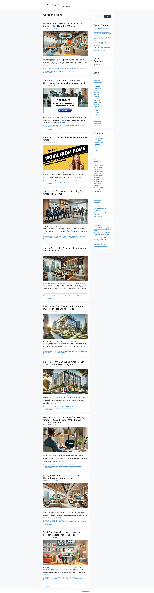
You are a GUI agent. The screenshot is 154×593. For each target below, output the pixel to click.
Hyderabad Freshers (47, 237)
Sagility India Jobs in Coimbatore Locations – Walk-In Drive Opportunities (102, 44)
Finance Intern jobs (53, 182)
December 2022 (98, 125)
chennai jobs (47, 238)
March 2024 (97, 100)
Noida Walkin (97, 202)
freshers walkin (55, 68)
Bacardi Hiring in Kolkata (75, 295)
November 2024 (98, 84)
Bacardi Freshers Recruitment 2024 (63, 295)
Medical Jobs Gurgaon (49, 521)
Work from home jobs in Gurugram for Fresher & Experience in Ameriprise (61, 533)
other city (55, 126)
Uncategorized (97, 210)
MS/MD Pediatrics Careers (59, 521)
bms (95, 157)
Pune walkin (59, 126)
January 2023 (97, 123)
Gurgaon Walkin (69, 68)
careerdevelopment (49, 71)
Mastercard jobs (69, 408)
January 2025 (97, 80)
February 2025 (97, 78)
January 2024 (97, 104)
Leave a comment (48, 72)
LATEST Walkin (76, 68)
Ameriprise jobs (48, 578)
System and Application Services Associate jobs (77, 128)
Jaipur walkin (80, 125)
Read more (46, 65)
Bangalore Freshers (55, 125)
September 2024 (98, 88)
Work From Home (74, 577)
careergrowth (55, 71)
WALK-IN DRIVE (73, 71)
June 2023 (96, 112)
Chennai (60, 125)
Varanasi (66, 296)
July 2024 (96, 92)
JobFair (58, 352)
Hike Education (62, 71)
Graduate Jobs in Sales (55, 296)
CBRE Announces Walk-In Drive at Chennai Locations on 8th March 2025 (102, 39)
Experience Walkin (48, 68)
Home (62, 3)
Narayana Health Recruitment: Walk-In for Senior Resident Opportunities (63, 476)
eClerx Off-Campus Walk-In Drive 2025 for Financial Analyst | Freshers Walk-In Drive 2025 (102, 49)
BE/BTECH (53, 464)
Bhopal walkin (103, 3)
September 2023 (98, 106)
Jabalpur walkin (97, 183)
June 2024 (96, 94)
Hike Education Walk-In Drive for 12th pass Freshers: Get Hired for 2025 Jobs (64, 24)
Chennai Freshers (66, 125)
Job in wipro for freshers (55, 238)
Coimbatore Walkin (98, 165)
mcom (95, 196)
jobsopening (66, 182)
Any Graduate (47, 125)
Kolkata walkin (95, 3)
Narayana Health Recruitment (71, 521)
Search (107, 16)
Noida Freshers (97, 200)
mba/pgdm (96, 193)
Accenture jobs (48, 128)
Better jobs (47, 182)
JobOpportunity (60, 128)
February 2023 (97, 121)
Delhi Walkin (97, 169)
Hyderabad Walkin (55, 237)
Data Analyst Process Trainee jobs (64, 578)
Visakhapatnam (97, 214)
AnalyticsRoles (51, 408)
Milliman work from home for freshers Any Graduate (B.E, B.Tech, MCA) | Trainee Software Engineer (63, 420)
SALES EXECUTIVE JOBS (100, 208)
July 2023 (96, 110)
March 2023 (97, 119)
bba (95, 146)
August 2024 (97, 90)
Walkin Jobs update (52, 5)
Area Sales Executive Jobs (50, 295)
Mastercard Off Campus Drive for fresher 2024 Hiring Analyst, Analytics (63, 363)
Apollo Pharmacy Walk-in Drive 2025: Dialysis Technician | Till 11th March (102, 33)
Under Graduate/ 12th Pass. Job (72, 3)
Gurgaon (62, 296)
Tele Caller (68, 71)
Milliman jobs (65, 466)
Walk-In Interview (46, 522)
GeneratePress (85, 591)
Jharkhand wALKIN (98, 187)
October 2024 (97, 86)
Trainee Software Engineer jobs (75, 466)
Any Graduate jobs (85, 3)
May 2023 (96, 114)
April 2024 (96, 98)
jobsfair (65, 128)
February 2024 (97, 102)
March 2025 (97, 76)
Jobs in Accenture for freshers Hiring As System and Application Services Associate (64, 81)
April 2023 (96, 117)
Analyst (46, 408)
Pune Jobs (68, 238)
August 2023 (97, 108)
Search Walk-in (97, 14)
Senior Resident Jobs (82, 521)
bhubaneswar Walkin (99, 155)
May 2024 (96, 96)
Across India (97, 136)
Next (48, 586)
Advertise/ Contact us (65, 6)
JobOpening (63, 238)
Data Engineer (53, 352)
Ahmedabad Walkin (98, 138)
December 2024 (98, 82)
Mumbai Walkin (49, 126)
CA (94, 159)
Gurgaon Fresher (62, 68)
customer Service (98, 167)
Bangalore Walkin (56, 236)
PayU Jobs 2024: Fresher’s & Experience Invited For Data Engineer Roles (63, 307)
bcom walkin (97, 148)
